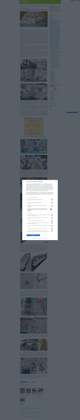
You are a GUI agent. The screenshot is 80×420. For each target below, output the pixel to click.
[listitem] (40, 197)
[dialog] (40, 210)
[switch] (51, 199)
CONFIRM (33, 235)
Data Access (40, 238)
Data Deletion (35, 238)
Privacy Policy (45, 238)
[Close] (56, 182)
